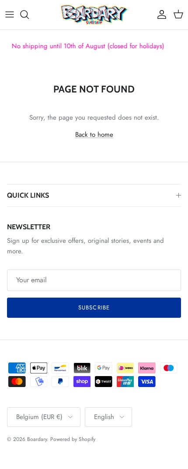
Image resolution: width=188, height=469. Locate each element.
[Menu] (9, 14)
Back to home (94, 134)
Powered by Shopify (72, 439)
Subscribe (93, 307)
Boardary (37, 439)
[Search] (28, 14)
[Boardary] (94, 14)
